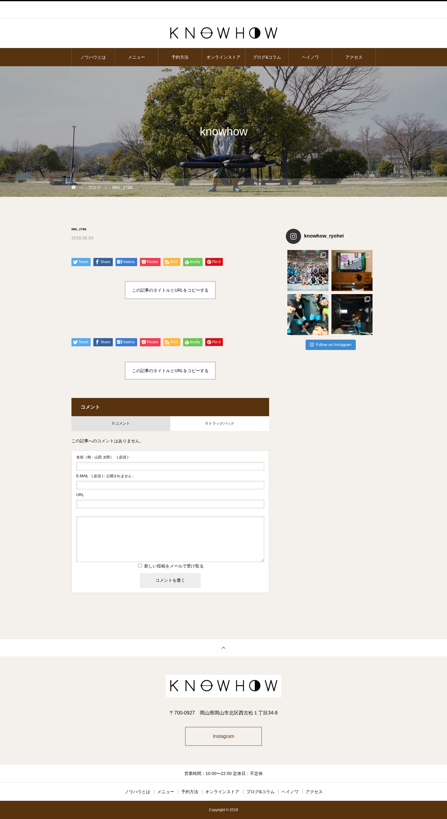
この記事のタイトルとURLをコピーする (170, 290)
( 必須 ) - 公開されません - (105, 476)
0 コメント (121, 423)
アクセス (353, 57)
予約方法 (180, 57)
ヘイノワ (310, 57)
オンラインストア (223, 57)
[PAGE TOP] (223, 647)
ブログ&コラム (267, 57)
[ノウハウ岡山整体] (223, 33)
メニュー (136, 57)
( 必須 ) (102, 457)
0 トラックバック (220, 423)
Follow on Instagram (334, 344)
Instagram (223, 736)
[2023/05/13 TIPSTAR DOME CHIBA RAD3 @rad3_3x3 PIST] (307, 270)
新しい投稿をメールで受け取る (174, 566)
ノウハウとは (93, 57)
